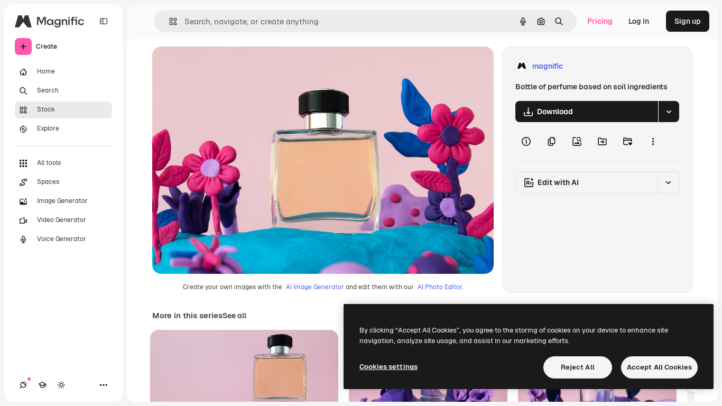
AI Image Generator (315, 287)
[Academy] (42, 384)
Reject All (578, 367)
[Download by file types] (668, 111)
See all (234, 315)
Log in (638, 21)
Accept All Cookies (659, 367)
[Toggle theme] (61, 384)
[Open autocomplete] (168, 21)
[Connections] (23, 384)
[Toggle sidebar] (103, 21)
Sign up (687, 21)
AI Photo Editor (440, 287)
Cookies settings (388, 366)
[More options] (652, 141)
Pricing (600, 21)
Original (220, 66)
